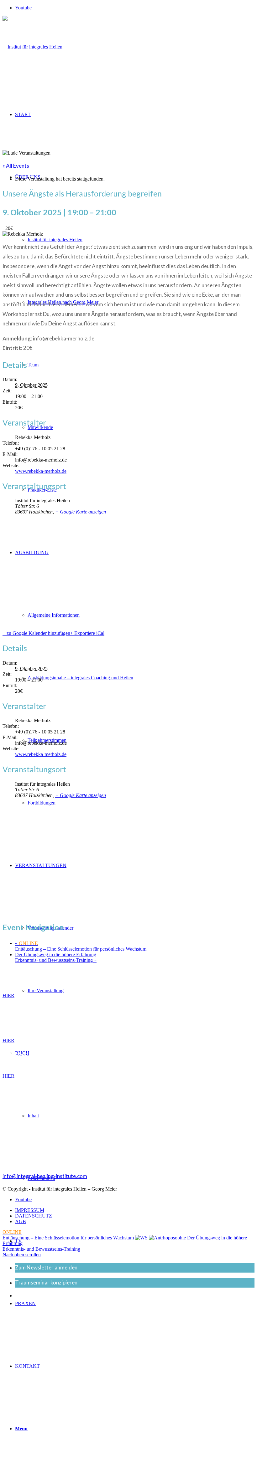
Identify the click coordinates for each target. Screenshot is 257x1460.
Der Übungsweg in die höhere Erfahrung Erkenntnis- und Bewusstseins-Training (56, 957)
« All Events (16, 165)
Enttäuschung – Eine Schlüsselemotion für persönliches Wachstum (80, 946)
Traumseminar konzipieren (46, 1282)
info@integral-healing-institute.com (45, 1176)
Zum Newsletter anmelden (46, 1267)
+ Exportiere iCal (87, 633)
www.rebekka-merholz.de (40, 471)
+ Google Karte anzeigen (80, 511)
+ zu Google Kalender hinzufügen (36, 633)
